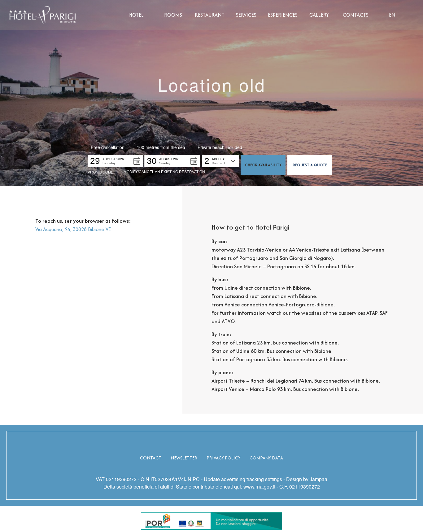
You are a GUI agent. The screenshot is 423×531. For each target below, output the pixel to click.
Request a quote (310, 165)
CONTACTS (355, 15)
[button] (115, 161)
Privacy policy (223, 457)
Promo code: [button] (101, 172)
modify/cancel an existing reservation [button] (164, 172)
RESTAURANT (210, 15)
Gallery (319, 15)
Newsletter (184, 457)
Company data (266, 457)
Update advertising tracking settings (243, 479)
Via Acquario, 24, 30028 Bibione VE (73, 229)
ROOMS (173, 15)
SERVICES (246, 15)
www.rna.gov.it (259, 486)
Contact (150, 457)
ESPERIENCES (283, 15)
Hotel (136, 15)
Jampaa (318, 479)
